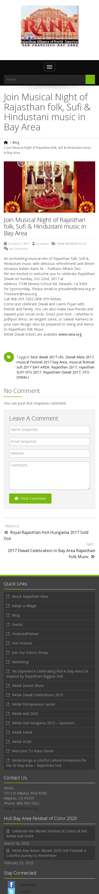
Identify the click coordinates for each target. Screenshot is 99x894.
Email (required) (23, 441)
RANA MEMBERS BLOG (72, 243)
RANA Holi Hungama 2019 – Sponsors (43, 723)
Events (17, 624)
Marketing (20, 661)
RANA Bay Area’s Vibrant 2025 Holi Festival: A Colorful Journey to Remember (46, 853)
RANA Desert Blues (28, 685)
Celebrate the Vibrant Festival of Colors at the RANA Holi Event (46, 833)
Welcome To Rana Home (33, 751)
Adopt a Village (24, 605)
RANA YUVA (21, 741)
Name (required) (24, 429)
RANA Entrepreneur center (33, 704)
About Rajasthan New (30, 596)
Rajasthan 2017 (64, 367)
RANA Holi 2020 (25, 713)
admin (44, 243)
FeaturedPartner (25, 633)
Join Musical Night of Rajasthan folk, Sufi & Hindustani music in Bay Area (45, 226)
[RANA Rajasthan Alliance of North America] (49, 25)
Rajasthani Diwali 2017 (61, 372)
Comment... (20, 465)
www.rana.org (70, 334)
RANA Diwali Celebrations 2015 (37, 694)
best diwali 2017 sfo (47, 357)
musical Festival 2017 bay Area (41, 362)
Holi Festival (22, 643)
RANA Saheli (22, 732)
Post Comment (33, 498)
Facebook (27, 884)
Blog (16, 142)
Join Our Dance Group (30, 652)
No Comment (19, 249)
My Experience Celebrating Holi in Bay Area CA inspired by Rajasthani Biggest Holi (47, 674)
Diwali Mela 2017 (79, 357)
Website (17, 453)
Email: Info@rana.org (21, 808)
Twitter (25, 891)
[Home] (6, 142)
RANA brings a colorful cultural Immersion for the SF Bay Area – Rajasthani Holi (46, 763)
